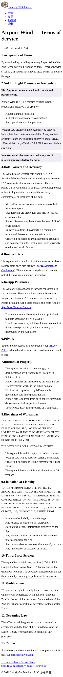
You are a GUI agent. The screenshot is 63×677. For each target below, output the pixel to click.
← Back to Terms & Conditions (18, 662)
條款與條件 (19, 666)
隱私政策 (6, 666)
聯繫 (10, 23)
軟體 (10, 16)
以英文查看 (39, 666)
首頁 (10, 13)
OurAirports (7, 270)
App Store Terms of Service (16, 307)
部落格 (12, 20)
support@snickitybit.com (20, 654)
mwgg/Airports (45, 265)
